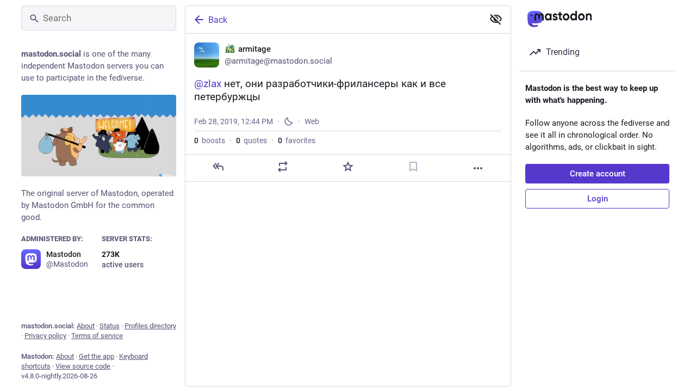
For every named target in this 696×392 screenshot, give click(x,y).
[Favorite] (348, 166)
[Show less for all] (496, 19)
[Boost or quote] (282, 166)
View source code (82, 366)
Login (597, 199)
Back (217, 20)
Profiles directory (150, 326)
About (86, 326)
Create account (597, 174)
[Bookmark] (413, 166)
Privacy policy (45, 336)
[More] (477, 168)
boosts (209, 140)
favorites (296, 140)
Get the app (96, 356)
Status (110, 326)
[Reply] (218, 166)
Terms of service (97, 336)
